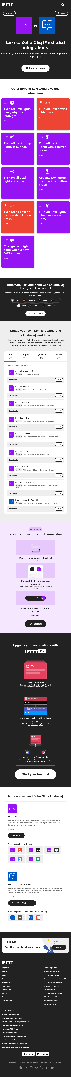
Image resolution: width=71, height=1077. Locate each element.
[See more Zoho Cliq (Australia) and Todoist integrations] (34, 918)
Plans (4, 997)
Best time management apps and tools (15, 1022)
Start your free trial (35, 774)
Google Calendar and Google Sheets (56, 979)
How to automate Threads (11, 1040)
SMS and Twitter (49, 990)
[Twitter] (41, 1067)
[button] (68, 5)
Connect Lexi (16, 835)
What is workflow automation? (12, 1025)
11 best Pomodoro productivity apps (14, 1036)
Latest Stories (8, 1011)
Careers (22, 1062)
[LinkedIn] (26, 1067)
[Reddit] (52, 1067)
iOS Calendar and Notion (52, 975)
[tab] (10, 356)
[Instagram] (31, 1067)
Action (20, 374)
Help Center (6, 986)
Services (5, 971)
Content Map (6, 990)
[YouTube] (36, 1067)
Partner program (33, 1062)
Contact (44, 1062)
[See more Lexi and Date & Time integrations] (52, 850)
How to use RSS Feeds (10, 1029)
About (58, 1062)
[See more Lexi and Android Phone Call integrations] (16, 859)
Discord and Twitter (50, 1004)
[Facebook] (20, 1067)
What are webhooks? (9, 1033)
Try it (59, 380)
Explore (5, 968)
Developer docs (7, 1000)
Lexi (10, 42)
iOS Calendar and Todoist (52, 997)
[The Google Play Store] (42, 1054)
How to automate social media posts (14, 1043)
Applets (4, 979)
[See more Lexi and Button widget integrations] (16, 850)
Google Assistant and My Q (53, 982)
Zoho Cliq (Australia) (43, 42)
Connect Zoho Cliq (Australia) (22, 903)
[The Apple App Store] (28, 1054)
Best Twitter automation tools (12, 1018)
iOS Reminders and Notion (53, 993)
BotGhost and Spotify (51, 986)
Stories (4, 975)
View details (13, 380)
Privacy (51, 1062)
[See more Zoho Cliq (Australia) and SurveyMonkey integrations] (16, 918)
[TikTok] (47, 1067)
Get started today (35, 68)
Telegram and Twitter (51, 1000)
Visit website (12, 829)
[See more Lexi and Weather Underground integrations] (34, 850)
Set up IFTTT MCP (35, 313)
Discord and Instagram (52, 971)
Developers (13, 1062)
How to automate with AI (10, 1014)
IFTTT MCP (6, 982)
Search (4, 993)
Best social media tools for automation (15, 1047)
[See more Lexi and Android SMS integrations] (34, 859)
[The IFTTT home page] (7, 4)
